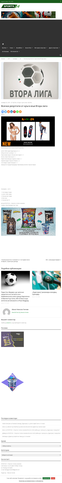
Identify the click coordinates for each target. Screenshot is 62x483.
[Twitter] (5, 111)
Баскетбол (28, 48)
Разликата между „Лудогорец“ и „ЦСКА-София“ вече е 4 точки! (28, 423)
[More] (20, 111)
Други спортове (53, 48)
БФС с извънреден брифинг (53, 259)
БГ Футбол (14, 102)
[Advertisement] (31, 30)
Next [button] (59, 288)
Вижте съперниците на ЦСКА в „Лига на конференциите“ (15, 293)
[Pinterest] (14, 111)
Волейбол (19, 48)
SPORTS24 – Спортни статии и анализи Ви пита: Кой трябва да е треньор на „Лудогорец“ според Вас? (33, 430)
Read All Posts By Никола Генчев (20, 312)
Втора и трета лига (22, 102)
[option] (15, 284)
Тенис (11, 48)
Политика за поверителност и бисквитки (31, 481)
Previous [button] (2, 288)
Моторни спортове (40, 48)
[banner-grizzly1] (12, 391)
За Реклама (5, 51)
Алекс (3, 426)
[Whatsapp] (17, 111)
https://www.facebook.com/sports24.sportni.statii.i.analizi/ (60, 1)
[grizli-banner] (12, 346)
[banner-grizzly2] (28, 235)
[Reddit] (8, 111)
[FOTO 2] (28, 146)
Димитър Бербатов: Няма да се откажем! (19, 436)
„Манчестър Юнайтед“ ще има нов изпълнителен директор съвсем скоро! (26, 426)
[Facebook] (2, 111)
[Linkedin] (11, 111)
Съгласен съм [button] (46, 478)
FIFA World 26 (14, 51)
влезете (9, 322)
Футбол (4, 48)
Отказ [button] (53, 478)
